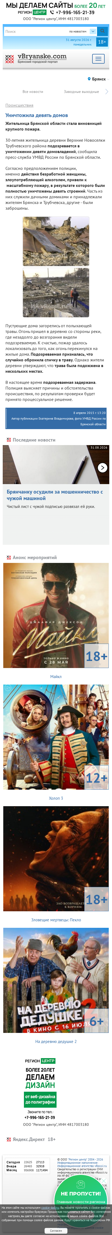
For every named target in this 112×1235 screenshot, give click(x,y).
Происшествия (19, 105)
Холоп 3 (78, 785)
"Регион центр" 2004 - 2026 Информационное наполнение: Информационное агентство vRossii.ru (82, 1163)
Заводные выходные (81, 91)
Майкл (79, 663)
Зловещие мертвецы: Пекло (69, 906)
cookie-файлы (50, 1208)
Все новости (33, 91)
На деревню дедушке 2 (69, 1028)
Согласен (56, 1231)
